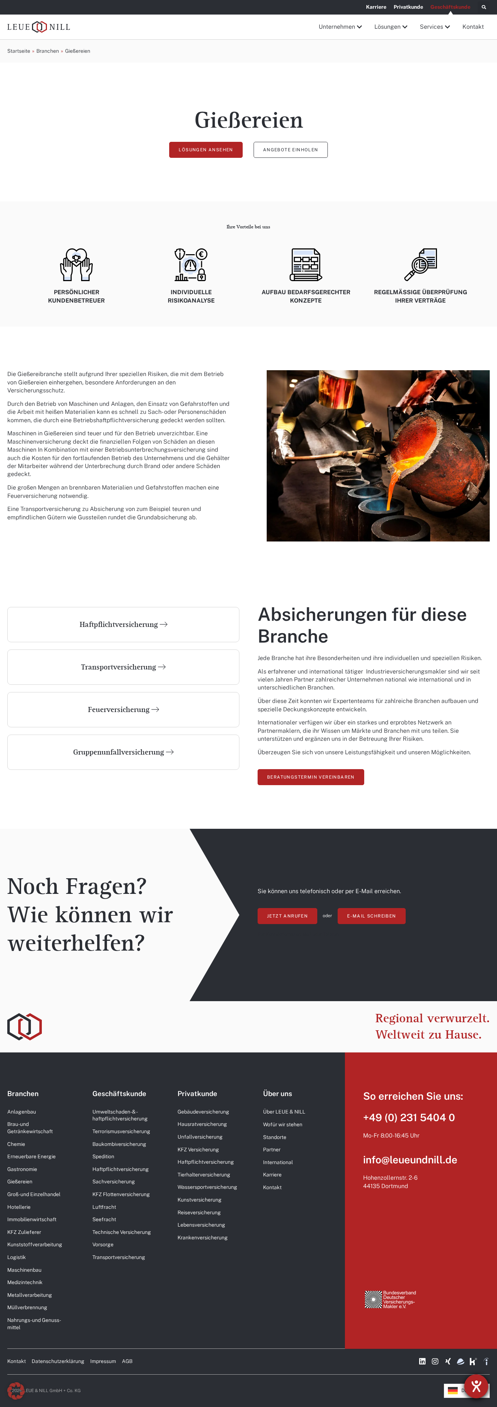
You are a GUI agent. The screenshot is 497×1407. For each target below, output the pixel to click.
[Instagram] (435, 1361)
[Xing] (448, 1361)
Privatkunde (408, 7)
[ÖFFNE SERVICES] (448, 27)
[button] (484, 7)
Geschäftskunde (450, 7)
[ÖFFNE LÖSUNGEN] (405, 27)
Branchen (23, 1094)
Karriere (376, 7)
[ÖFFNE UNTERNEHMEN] (360, 27)
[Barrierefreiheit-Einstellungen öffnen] (476, 1386)
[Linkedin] (422, 1361)
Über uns (277, 1094)
